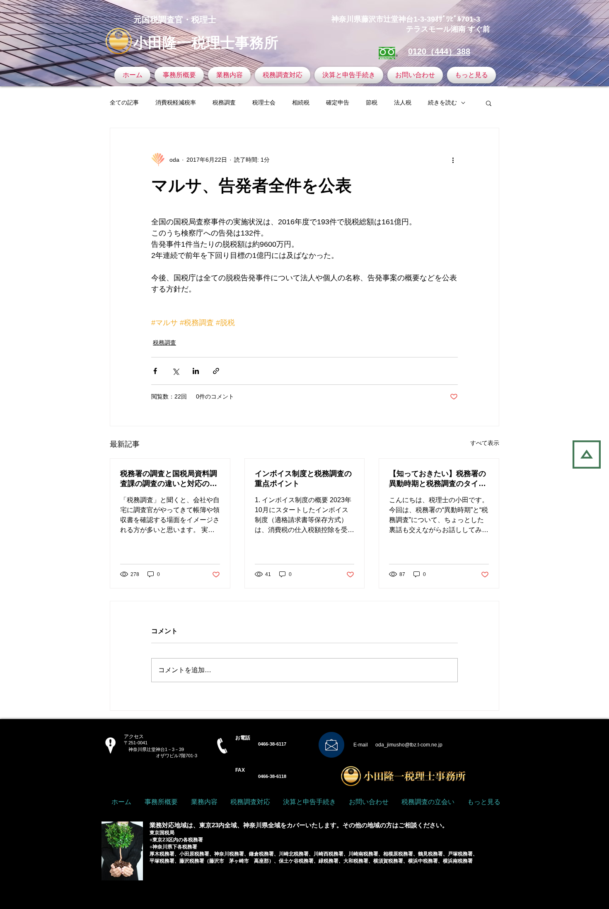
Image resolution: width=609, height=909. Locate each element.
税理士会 (264, 102)
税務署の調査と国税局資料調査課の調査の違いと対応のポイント (168, 479)
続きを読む (442, 102)
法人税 (402, 102)
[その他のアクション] (453, 160)
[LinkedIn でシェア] (196, 371)
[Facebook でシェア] (155, 371)
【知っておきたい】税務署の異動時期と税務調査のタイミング (437, 479)
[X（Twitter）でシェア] (175, 371)
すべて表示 (484, 443)
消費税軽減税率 (175, 102)
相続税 (300, 102)
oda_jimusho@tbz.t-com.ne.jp (408, 745)
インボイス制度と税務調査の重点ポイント (303, 478)
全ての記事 (124, 102)
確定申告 (337, 102)
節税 (371, 102)
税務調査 (224, 102)
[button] (489, 103)
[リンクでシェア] (216, 371)
